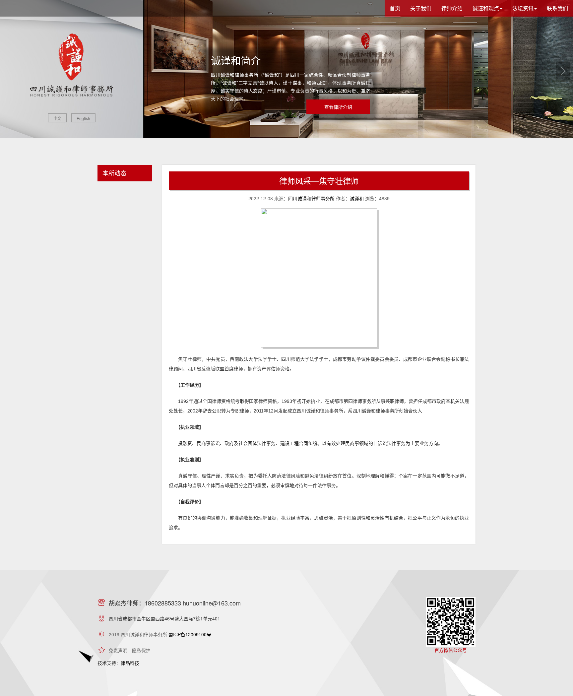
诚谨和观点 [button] (486, 8)
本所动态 (114, 172)
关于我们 (420, 8)
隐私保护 (141, 650)
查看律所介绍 (338, 106)
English (83, 118)
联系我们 (557, 8)
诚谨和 (357, 198)
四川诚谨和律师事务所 (311, 198)
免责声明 (118, 650)
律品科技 (130, 663)
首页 (395, 8)
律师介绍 (452, 8)
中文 (57, 118)
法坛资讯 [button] (523, 8)
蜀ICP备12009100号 (189, 634)
